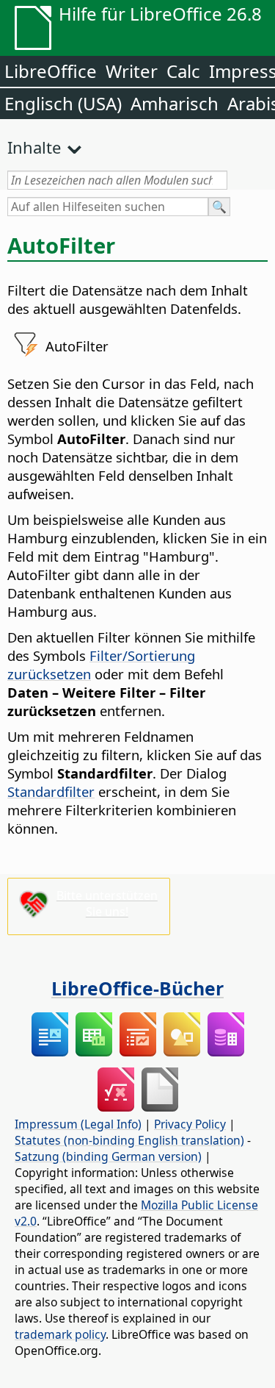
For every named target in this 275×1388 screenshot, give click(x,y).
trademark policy (60, 1334)
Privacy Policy (190, 1124)
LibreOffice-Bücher (137, 988)
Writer (132, 71)
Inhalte (34, 147)
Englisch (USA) (63, 103)
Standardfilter (51, 791)
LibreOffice (50, 71)
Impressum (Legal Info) (78, 1124)
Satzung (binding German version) (108, 1156)
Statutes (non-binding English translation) (129, 1140)
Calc (183, 71)
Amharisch (175, 103)
